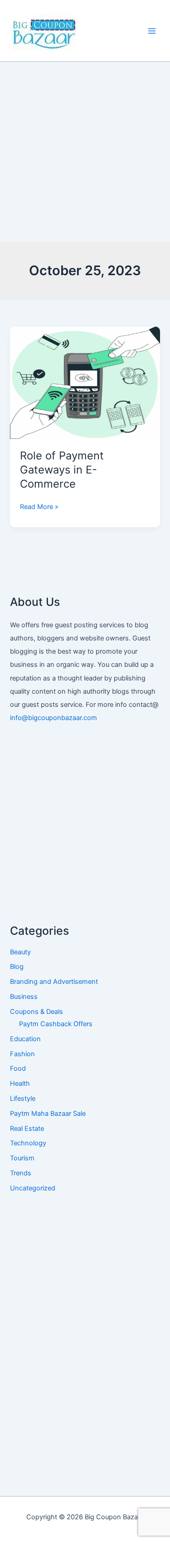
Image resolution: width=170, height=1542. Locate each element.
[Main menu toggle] (152, 30)
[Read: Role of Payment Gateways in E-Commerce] (85, 382)
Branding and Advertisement (54, 982)
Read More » (39, 506)
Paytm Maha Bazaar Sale (48, 1113)
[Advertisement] (85, 151)
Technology (28, 1143)
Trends (20, 1173)
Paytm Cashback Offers (55, 1024)
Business (24, 997)
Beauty (20, 952)
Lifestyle (22, 1098)
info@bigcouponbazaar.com (53, 718)
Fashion (22, 1054)
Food (18, 1068)
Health (20, 1083)
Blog (17, 966)
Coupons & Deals (36, 1012)
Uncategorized (32, 1188)
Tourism (22, 1158)
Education (25, 1039)
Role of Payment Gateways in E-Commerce (62, 469)
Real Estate (27, 1128)
